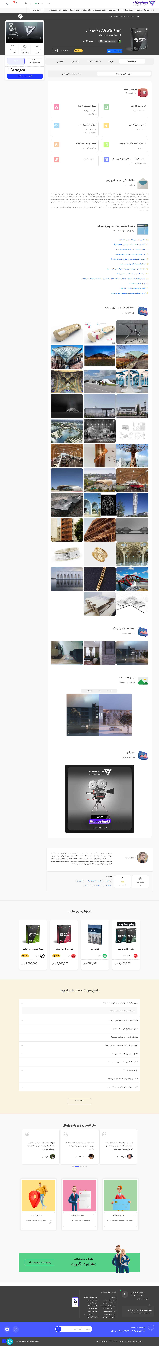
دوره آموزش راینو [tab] (123, 73)
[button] (7, 3)
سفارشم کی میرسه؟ (36, 1215)
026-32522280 (137, 1293)
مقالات (65, 10)
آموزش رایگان (128, 10)
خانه (152, 10)
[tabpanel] (99, 481)
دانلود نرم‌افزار (74, 10)
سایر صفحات (55, 10)
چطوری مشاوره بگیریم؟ (77, 1215)
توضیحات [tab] (132, 61)
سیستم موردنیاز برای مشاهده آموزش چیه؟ (123, 1079)
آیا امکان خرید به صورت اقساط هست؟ (124, 1037)
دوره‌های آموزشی (143, 10)
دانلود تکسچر (86, 10)
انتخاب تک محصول (115, 51)
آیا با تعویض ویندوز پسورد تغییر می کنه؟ (123, 1020)
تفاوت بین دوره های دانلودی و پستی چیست (122, 1087)
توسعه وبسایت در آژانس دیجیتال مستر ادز (28, 1341)
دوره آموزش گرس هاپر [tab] (72, 74)
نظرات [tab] (111, 61)
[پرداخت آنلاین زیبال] (75, 1306)
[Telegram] (7, 1329)
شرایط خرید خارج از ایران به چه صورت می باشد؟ (121, 1045)
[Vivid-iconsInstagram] (15, 1329)
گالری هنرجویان (113, 10)
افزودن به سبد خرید (25, 76)
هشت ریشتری (130, 17)
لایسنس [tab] (60, 61)
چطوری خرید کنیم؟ (118, 1215)
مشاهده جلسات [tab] (94, 61)
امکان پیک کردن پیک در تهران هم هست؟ (123, 1062)
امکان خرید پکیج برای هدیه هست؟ (125, 1029)
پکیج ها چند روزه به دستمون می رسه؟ (124, 1054)
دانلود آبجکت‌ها (100, 10)
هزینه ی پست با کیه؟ (130, 1070)
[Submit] (58, 1329)
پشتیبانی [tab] (75, 61)
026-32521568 (137, 1295)
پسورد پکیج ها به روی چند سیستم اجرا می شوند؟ (120, 1003)
